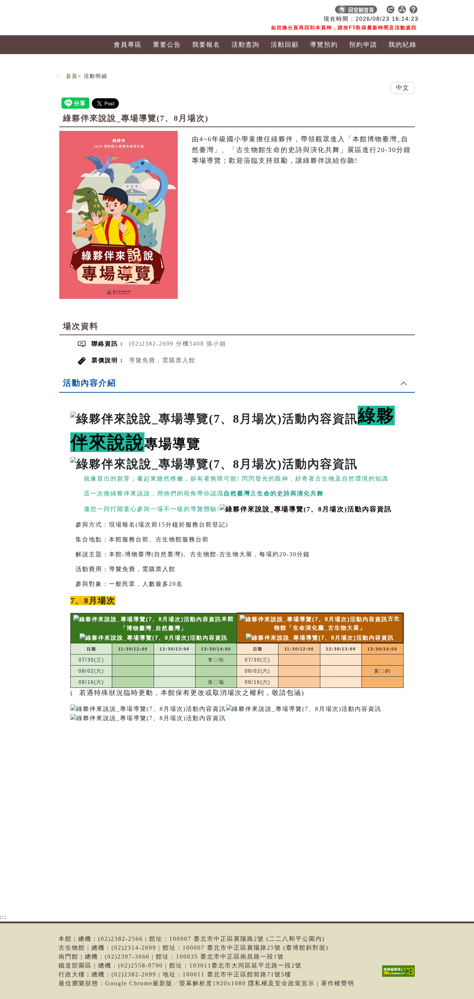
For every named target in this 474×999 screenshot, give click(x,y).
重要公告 (167, 44)
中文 (402, 87)
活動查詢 (245, 44)
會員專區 (128, 44)
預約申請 (363, 44)
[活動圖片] (118, 215)
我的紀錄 (402, 44)
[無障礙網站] (400, 976)
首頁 (72, 76)
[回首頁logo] (107, 11)
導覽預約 (324, 44)
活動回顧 (285, 44)
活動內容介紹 (89, 383)
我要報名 (206, 44)
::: (59, 76)
